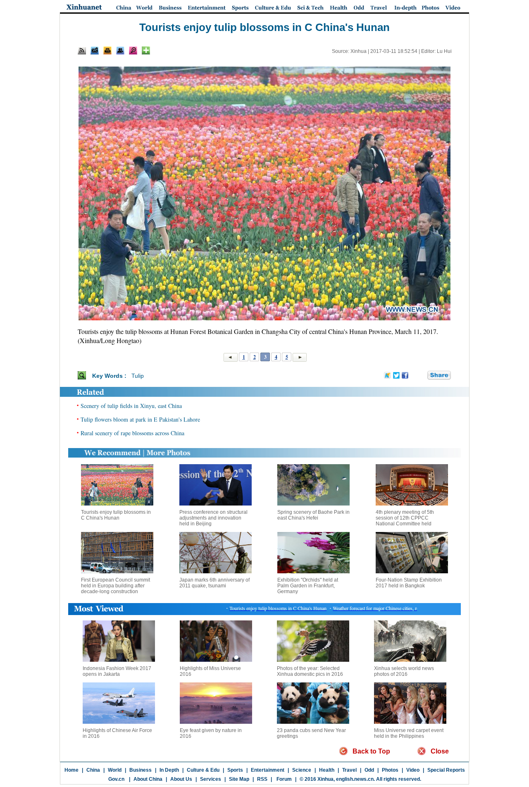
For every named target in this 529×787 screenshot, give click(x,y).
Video (412, 770)
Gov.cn (116, 779)
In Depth (169, 770)
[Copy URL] (120, 50)
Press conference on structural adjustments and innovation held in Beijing (213, 518)
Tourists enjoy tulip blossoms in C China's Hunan (116, 515)
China (93, 770)
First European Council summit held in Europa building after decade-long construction (115, 585)
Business (140, 770)
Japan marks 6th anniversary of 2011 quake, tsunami (214, 583)
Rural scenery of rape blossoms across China (132, 433)
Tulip (137, 375)
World (115, 770)
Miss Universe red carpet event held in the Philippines (408, 733)
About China (147, 779)
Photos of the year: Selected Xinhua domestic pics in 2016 (310, 671)
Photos (390, 770)
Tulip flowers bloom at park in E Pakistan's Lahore (140, 419)
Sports (235, 770)
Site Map (239, 779)
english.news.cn (355, 779)
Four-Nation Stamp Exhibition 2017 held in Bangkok (409, 583)
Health (326, 770)
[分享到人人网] (421, 375)
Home (71, 770)
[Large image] (133, 50)
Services (210, 779)
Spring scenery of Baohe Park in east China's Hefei (313, 515)
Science (301, 770)
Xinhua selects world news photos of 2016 (404, 671)
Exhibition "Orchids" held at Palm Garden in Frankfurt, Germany (307, 585)
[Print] (107, 50)
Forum (283, 779)
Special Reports (446, 770)
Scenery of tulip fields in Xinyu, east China (131, 406)
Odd (369, 770)
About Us (181, 779)
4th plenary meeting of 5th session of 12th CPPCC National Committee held (405, 518)
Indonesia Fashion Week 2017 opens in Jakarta (117, 671)
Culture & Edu (203, 770)
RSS (262, 779)
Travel (349, 770)
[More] (146, 50)
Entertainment (267, 770)
